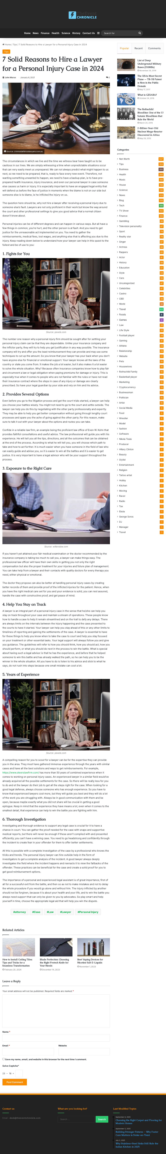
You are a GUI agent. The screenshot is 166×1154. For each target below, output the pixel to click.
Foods (122, 314)
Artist (122, 402)
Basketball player (128, 377)
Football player (126, 335)
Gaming (123, 340)
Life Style (124, 330)
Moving (123, 490)
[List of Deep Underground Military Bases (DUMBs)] (126, 65)
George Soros (126, 516)
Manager (123, 527)
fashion (123, 428)
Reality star (125, 236)
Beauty (123, 454)
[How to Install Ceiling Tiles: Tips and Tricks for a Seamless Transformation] (18, 947)
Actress (123, 247)
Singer (122, 241)
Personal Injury (88, 912)
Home (27, 33)
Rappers (123, 252)
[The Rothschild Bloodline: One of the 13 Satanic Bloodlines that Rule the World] (126, 114)
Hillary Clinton (126, 449)
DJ (120, 522)
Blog (121, 200)
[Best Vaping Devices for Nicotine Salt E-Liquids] (93, 947)
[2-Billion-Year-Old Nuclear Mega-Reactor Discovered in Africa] (126, 133)
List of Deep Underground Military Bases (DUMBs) (149, 64)
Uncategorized (126, 283)
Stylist (122, 459)
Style (121, 273)
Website (62, 1045)
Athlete (123, 345)
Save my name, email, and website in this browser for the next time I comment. (46, 1059)
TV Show (124, 210)
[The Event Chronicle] (83, 15)
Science (66, 33)
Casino (122, 293)
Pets (121, 361)
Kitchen (123, 485)
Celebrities (124, 288)
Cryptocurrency (127, 387)
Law (51, 912)
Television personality (130, 226)
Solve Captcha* (10, 1066)
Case (37, 912)
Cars (121, 278)
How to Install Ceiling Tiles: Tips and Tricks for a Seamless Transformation (17, 962)
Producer (124, 444)
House (122, 184)
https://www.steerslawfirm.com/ (20, 772)
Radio (122, 501)
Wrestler (123, 418)
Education (124, 267)
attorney (20, 912)
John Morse (10, 77)
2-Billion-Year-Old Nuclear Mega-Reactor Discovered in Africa (149, 131)
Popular (124, 48)
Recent (139, 48)
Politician (124, 397)
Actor (122, 257)
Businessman (126, 392)
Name (6, 1032)
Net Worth (124, 159)
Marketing (124, 382)
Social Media (125, 408)
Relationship (125, 351)
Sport (122, 231)
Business (123, 169)
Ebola (122, 511)
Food (121, 413)
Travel (122, 309)
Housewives (125, 366)
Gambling (124, 221)
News (36, 33)
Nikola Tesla (125, 439)
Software (124, 434)
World (122, 304)
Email (6, 1045)
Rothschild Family (128, 371)
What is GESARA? (147, 94)
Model (122, 423)
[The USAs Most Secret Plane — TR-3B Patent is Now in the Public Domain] (126, 80)
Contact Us (89, 33)
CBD (121, 298)
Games (123, 319)
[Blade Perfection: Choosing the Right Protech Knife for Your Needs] (56, 947)
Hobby (122, 480)
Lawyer (66, 912)
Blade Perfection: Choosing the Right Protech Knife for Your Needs (54, 962)
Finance (45, 33)
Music (122, 179)
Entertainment (126, 465)
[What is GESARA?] (126, 99)
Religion (123, 470)
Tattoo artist (125, 475)
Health (55, 33)
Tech (121, 205)
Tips (15, 44)
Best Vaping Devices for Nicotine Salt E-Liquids (90, 961)
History (76, 33)
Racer (122, 496)
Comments (154, 48)
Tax (121, 506)
